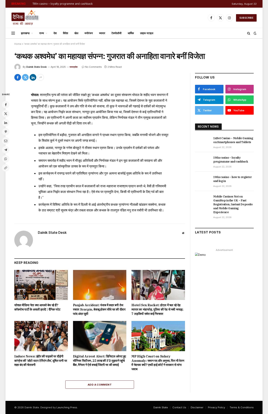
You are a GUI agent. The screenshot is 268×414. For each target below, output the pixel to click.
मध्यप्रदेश (74, 67)
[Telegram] (5, 150)
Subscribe (246, 17)
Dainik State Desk (36, 66)
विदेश (65, 33)
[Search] (248, 33)
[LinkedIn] (5, 122)
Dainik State (160, 407)
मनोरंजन (89, 33)
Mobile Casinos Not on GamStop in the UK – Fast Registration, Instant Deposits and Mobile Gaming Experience (233, 204)
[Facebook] (5, 104)
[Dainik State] (25, 18)
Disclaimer (197, 407)
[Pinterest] (5, 131)
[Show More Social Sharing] (40, 77)
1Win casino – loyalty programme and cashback (63, 3)
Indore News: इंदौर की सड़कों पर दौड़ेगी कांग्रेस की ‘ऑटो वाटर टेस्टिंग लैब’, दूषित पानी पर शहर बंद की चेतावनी (40, 360)
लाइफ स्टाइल (146, 33)
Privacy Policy (216, 407)
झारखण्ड (25, 33)
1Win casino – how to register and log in (232, 179)
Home (17, 43)
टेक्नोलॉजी (116, 33)
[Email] (5, 140)
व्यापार (102, 33)
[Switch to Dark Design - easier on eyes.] (255, 33)
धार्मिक (131, 33)
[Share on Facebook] (17, 77)
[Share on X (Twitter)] (25, 77)
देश (55, 33)
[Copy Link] (5, 168)
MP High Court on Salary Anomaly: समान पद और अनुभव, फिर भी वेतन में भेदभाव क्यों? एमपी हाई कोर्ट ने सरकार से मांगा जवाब (157, 362)
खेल (76, 33)
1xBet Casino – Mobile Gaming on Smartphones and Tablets (233, 140)
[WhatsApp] (5, 159)
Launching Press (67, 407)
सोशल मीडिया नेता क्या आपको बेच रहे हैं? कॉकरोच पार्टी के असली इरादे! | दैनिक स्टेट (37, 307)
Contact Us (179, 407)
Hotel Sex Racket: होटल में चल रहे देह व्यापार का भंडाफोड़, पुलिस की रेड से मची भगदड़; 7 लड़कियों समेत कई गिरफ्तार (157, 309)
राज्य (41, 33)
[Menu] (13, 33)
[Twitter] (5, 113)
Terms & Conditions (242, 407)
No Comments (93, 66)
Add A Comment (100, 384)
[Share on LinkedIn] (33, 77)
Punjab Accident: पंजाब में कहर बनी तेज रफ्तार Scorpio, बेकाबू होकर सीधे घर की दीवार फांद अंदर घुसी (99, 309)
